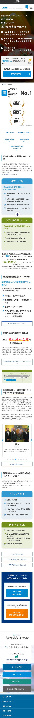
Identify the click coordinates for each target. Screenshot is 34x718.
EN (27, 8)
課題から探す (7, 706)
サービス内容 (10, 132)
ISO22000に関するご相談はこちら (17, 614)
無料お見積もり (17, 681)
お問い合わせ (17, 674)
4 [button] (16, 459)
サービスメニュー (8, 697)
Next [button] (31, 440)
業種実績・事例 (24, 139)
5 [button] (18, 459)
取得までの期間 (9, 139)
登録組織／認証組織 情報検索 (17, 689)
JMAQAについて (8, 701)
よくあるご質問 (17, 667)
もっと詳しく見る (17, 554)
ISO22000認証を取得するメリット (17, 147)
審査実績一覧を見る (18, 464)
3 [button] (13, 459)
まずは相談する (16, 74)
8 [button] (26, 459)
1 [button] (8, 459)
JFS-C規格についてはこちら (17, 565)
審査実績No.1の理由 (24, 132)
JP (26, 6)
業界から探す (7, 711)
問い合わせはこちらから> (9, 174)
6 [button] (21, 459)
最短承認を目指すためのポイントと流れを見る (17, 362)
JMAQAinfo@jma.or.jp (17, 660)
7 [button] (24, 459)
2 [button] (10, 459)
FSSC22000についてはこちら (18, 559)
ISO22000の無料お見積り (17, 593)
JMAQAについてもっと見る (17, 323)
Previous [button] (2, 440)
